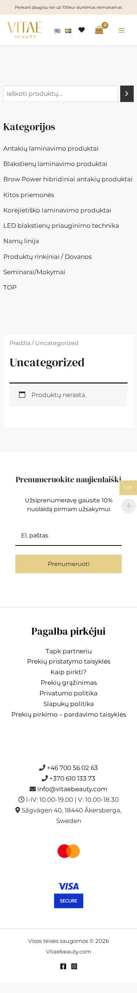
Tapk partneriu (69, 651)
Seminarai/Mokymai (34, 272)
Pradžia (19, 343)
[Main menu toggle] (122, 30)
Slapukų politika (68, 703)
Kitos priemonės (28, 195)
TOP (9, 287)
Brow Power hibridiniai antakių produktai (68, 179)
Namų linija (21, 241)
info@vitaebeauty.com (72, 789)
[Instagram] (74, 966)
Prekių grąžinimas (69, 682)
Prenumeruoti (69, 563)
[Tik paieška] (127, 94)
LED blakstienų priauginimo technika (61, 225)
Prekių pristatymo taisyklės (68, 661)
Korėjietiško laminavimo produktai (57, 210)
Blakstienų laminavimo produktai (55, 163)
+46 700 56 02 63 (72, 767)
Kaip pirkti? (68, 672)
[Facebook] (63, 966)
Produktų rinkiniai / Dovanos (47, 256)
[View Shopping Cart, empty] (99, 30)
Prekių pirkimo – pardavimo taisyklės (68, 714)
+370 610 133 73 (72, 778)
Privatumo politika (68, 693)
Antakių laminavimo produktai (51, 148)
